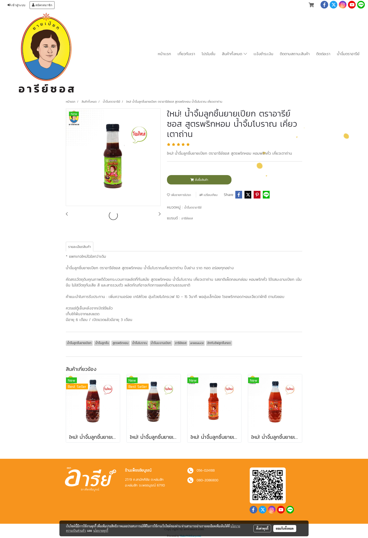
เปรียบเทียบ (210, 195)
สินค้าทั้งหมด (233, 54)
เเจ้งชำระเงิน (263, 54)
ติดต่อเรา (323, 54)
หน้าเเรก (164, 54)
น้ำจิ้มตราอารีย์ (348, 54)
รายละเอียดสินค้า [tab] (79, 246)
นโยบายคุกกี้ (100, 530)
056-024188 (206, 470)
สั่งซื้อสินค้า (201, 180)
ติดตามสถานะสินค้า (295, 54)
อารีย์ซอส (187, 218)
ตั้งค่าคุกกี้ (262, 528)
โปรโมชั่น (208, 54)
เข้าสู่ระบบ (17, 5)
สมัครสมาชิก (43, 5)
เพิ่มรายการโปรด (180, 195)
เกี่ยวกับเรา (186, 54)
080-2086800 (207, 480)
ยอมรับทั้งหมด (285, 528)
